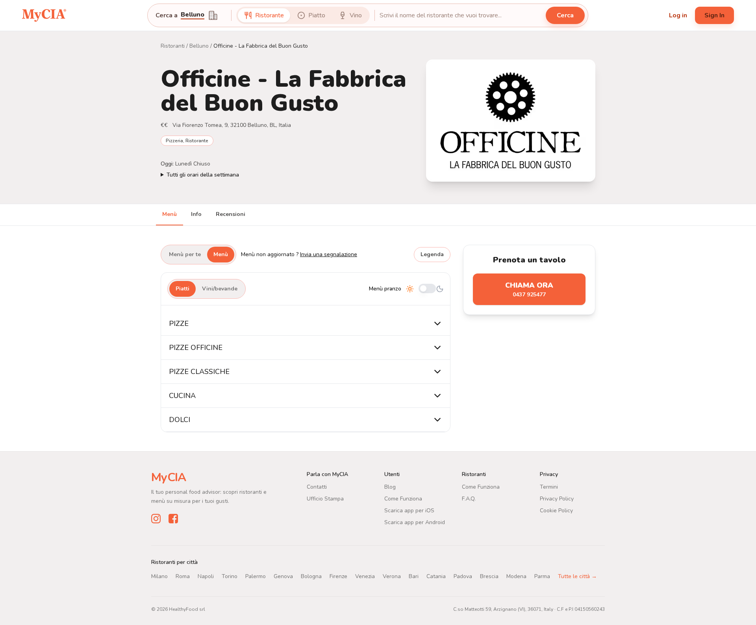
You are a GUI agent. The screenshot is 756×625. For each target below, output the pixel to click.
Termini (549, 487)
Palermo (255, 576)
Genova (283, 576)
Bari (414, 576)
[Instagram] (156, 518)
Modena (516, 576)
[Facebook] (173, 518)
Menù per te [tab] (185, 254)
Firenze (338, 576)
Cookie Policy (556, 510)
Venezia (365, 576)
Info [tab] (196, 214)
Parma (542, 576)
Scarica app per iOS (409, 510)
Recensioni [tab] (230, 214)
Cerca (565, 15)
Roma (183, 576)
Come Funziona (403, 498)
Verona (392, 576)
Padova (463, 576)
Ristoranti (173, 46)
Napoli (206, 576)
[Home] (44, 15)
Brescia (489, 576)
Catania (436, 576)
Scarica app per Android (414, 522)
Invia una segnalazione (328, 254)
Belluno (199, 46)
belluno (192, 15)
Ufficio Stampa (325, 498)
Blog (390, 487)
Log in (678, 15)
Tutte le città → (577, 576)
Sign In (714, 15)
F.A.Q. (469, 498)
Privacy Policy (557, 498)
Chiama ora (529, 289)
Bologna (311, 576)
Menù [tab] (169, 214)
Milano (159, 576)
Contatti (317, 487)
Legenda (432, 254)
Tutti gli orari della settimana (203, 175)
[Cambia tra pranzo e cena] (427, 289)
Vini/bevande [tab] (219, 288)
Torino (229, 576)
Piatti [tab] (182, 288)
